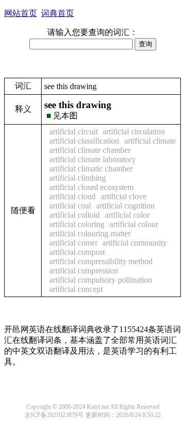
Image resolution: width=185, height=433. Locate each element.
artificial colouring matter (90, 233)
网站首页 (20, 13)
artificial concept (76, 289)
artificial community (134, 242)
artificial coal (70, 205)
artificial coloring (76, 224)
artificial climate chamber (90, 150)
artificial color (127, 215)
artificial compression (83, 270)
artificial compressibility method (101, 261)
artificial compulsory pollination (100, 279)
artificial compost (77, 252)
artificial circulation (134, 131)
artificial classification (84, 140)
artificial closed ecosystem (91, 187)
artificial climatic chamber (91, 168)
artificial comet (73, 242)
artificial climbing (77, 178)
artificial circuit (73, 131)
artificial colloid (74, 215)
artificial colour (133, 224)
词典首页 (57, 13)
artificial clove (123, 196)
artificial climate (150, 140)
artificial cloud (72, 196)
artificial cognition (125, 205)
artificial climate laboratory (92, 159)
